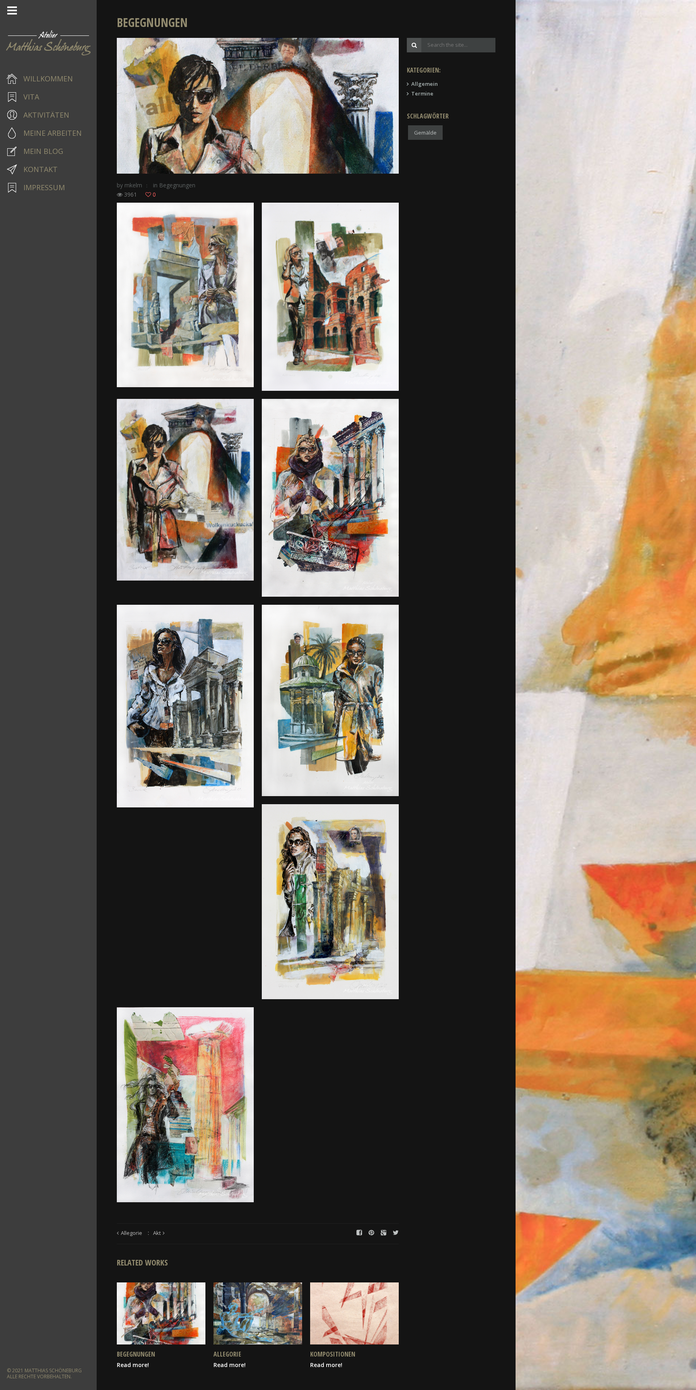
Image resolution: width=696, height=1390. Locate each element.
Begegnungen (177, 185)
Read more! (133, 1365)
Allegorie (131, 1232)
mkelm (133, 185)
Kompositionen (332, 1354)
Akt (157, 1232)
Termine (422, 93)
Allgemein (424, 83)
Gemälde (425, 132)
